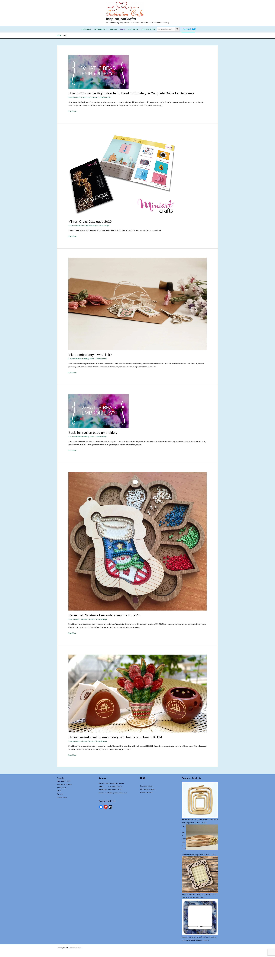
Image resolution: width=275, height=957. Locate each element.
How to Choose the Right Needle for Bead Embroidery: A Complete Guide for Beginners (131, 93)
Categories (86, 29)
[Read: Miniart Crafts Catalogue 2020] (137, 175)
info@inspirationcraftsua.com (117, 793)
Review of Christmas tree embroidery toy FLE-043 (104, 615)
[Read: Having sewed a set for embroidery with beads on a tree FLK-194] (137, 693)
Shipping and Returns (64, 784)
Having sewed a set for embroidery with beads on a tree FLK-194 (115, 737)
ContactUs (60, 778)
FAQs (59, 791)
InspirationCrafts (121, 19)
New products (100, 29)
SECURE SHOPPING (148, 29)
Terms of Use (61, 788)
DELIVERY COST (63, 781)
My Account (133, 29)
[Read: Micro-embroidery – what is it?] (137, 304)
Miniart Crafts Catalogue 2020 (90, 221)
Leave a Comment (74, 97)
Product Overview (88, 619)
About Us (113, 29)
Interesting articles (88, 359)
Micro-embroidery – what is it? (90, 354)
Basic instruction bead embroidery (92, 432)
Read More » (72, 111)
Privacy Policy (62, 797)
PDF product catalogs (89, 225)
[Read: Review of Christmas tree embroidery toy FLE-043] (137, 541)
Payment (60, 794)
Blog (122, 29)
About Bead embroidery (90, 97)
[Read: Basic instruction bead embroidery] (137, 411)
